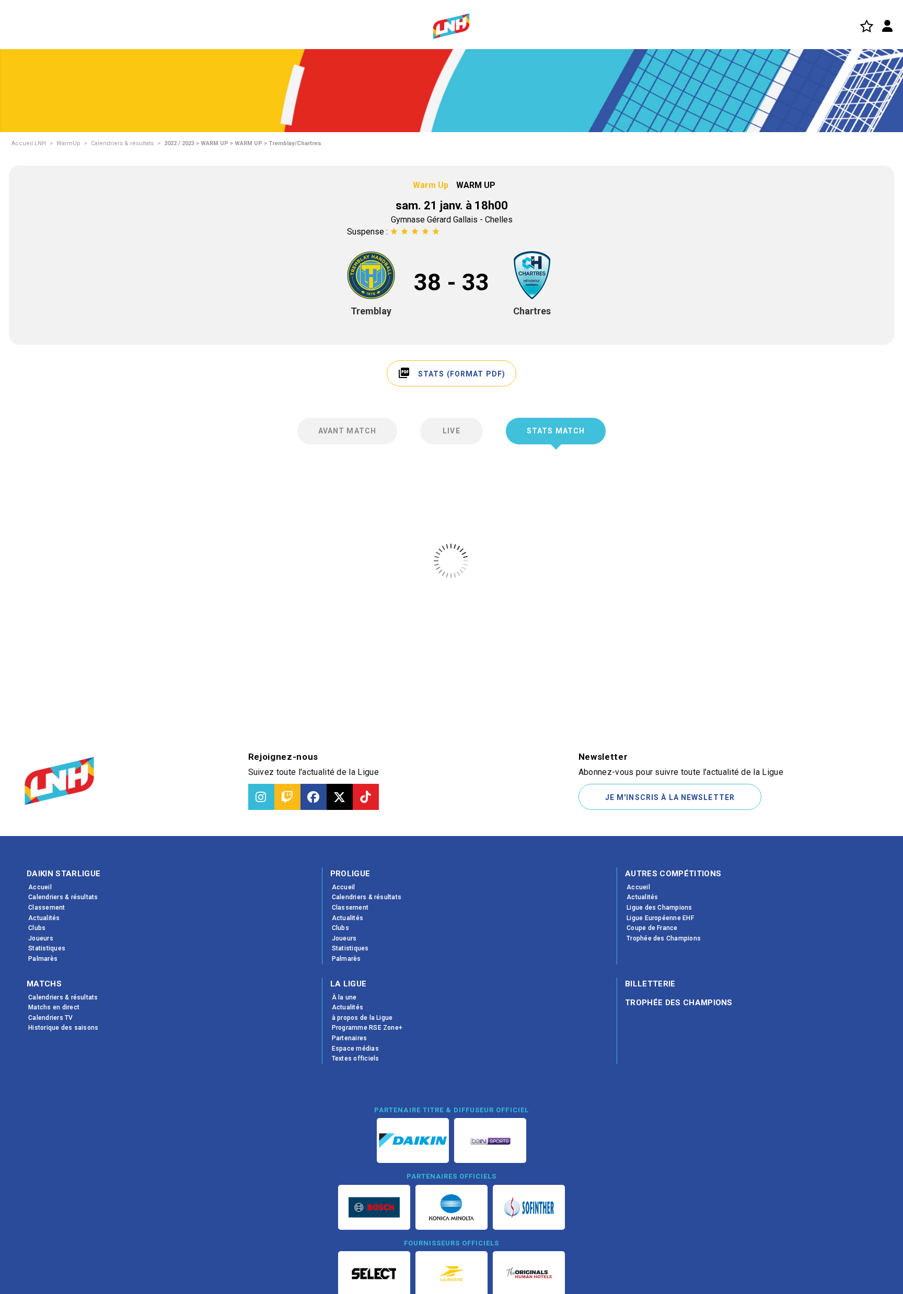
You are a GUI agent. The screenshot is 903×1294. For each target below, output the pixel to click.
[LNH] (451, 26)
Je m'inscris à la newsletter (670, 797)
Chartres (532, 310)
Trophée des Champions (679, 1002)
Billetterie (650, 984)
